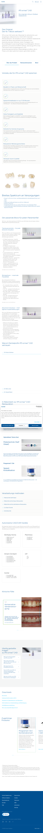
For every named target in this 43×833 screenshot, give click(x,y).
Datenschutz (17, 795)
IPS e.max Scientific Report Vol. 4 (10, 707)
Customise (21, 425)
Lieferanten (16, 805)
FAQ (3, 805)
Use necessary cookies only (7, 425)
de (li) (37, 1)
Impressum (16, 800)
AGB (15, 802)
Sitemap (16, 807)
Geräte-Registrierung (6, 795)
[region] (21, 63)
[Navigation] (41, 1)
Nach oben (37, 828)
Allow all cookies (35, 425)
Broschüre (4, 695)
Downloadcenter (5, 800)
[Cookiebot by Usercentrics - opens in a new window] (37, 407)
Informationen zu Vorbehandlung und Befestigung (14, 703)
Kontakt (3, 802)
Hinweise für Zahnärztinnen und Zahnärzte (12, 700)
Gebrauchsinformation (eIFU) (9, 698)
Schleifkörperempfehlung (8, 705)
